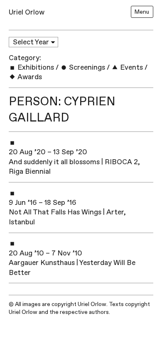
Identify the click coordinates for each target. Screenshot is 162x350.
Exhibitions (35, 67)
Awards (29, 77)
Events (130, 67)
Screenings (86, 67)
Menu (142, 11)
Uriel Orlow (26, 12)
